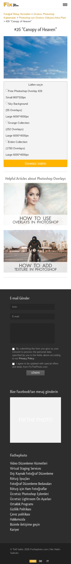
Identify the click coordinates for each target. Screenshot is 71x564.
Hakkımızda (17, 519)
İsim (14, 306)
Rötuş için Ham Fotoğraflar (28, 489)
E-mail (15, 316)
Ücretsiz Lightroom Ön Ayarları (30, 499)
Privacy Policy (26, 358)
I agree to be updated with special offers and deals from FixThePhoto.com (35, 365)
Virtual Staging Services (25, 468)
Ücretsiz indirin (35, 163)
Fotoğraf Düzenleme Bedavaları (31, 484)
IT (48, 561)
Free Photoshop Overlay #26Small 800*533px (24, 94)
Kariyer (14, 529)
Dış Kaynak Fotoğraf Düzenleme (31, 473)
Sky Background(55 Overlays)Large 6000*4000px (17, 110)
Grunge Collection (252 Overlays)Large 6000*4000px (17, 129)
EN (33, 561)
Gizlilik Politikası (20, 509)
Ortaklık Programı (21, 504)
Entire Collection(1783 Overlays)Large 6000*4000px (17, 148)
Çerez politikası (20, 514)
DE (40, 561)
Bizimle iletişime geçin (25, 524)
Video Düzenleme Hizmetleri (28, 463)
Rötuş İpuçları (20, 479)
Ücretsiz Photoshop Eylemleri (29, 494)
